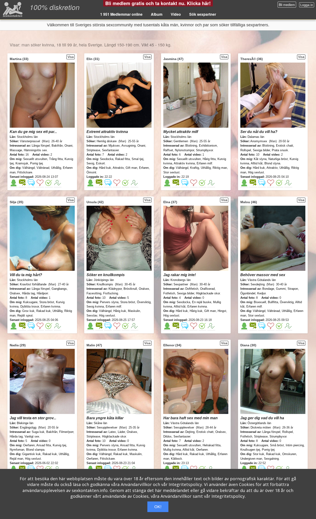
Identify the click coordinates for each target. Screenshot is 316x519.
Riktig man (220, 167)
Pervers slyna (109, 302)
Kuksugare (30, 302)
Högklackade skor (208, 293)
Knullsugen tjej (250, 449)
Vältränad (43, 167)
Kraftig (194, 167)
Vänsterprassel (30, 141)
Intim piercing (295, 445)
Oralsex (15, 293)
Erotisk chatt (284, 145)
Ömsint (91, 172)
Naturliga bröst (278, 159)
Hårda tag (28, 293)
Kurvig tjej (59, 445)
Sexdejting (258, 284)
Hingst (222, 311)
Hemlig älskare (107, 141)
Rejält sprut (25, 315)
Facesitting (94, 293)
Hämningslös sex (35, 150)
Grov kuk (28, 311)
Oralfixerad (207, 288)
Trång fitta (56, 159)
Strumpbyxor (204, 150)
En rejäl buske (201, 302)
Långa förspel (41, 145)
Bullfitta (273, 302)
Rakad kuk (43, 311)
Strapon (293, 288)
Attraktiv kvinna (184, 163)
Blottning (191, 145)
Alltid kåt (257, 163)
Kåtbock (176, 458)
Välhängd (28, 167)
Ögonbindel (247, 293)
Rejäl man (16, 458)
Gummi (281, 288)
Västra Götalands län (262, 280)
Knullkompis (105, 284)
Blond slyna (272, 163)
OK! (157, 506)
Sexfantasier (110, 150)
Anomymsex (258, 141)
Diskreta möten (261, 427)
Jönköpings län (104, 280)
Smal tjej (137, 159)
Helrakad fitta (211, 445)
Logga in (306, 5)
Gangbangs (59, 288)
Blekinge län (25, 423)
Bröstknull (130, 288)
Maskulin (134, 311)
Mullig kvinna (172, 449)
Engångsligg (28, 427)
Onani (68, 145)
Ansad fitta (43, 445)
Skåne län (100, 423)
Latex (112, 432)
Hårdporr (42, 293)
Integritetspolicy (185, 484)
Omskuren (289, 454)
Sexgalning (271, 458)
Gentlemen (180, 141)
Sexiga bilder (261, 150)
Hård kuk (105, 167)
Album (156, 14)
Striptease (93, 150)
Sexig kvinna (95, 306)
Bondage (268, 288)
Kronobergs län (180, 280)
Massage (16, 150)
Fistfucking (110, 293)
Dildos (167, 436)
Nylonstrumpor (184, 150)
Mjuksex (114, 145)
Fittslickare (24, 172)
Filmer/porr (66, 432)
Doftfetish (191, 288)
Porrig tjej (36, 163)
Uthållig (56, 167)
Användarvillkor (136, 484)
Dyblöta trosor (29, 306)
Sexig (90, 163)
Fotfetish (169, 293)
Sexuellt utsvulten (35, 159)
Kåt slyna (260, 159)
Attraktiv (118, 167)
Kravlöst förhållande (33, 284)
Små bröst (277, 445)
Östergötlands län (259, 423)
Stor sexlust (171, 172)
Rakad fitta (122, 159)
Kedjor (261, 293)
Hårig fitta (209, 159)
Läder (121, 432)
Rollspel (245, 150)
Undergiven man (251, 458)
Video (176, 14)
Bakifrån (57, 145)
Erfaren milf (204, 163)
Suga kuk (38, 432)
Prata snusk (280, 150)
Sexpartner (180, 284)
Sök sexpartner (202, 14)
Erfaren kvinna (50, 306)
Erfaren (144, 167)
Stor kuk (258, 454)
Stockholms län (27, 137)
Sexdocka (106, 159)
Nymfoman (17, 449)
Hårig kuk (119, 311)
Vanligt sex (32, 436)
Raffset (168, 150)
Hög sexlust (256, 172)
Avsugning (128, 145)
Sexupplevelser (107, 427)
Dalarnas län (256, 137)
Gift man (131, 167)
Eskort (100, 163)
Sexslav (92, 315)
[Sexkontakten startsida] (12, 9)
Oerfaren (29, 445)
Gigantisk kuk (31, 454)
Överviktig (144, 302)
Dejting (190, 432)
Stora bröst (46, 302)
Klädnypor (115, 288)
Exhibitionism (208, 145)
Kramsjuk (21, 163)
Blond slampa (35, 449)
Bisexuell (260, 302)
